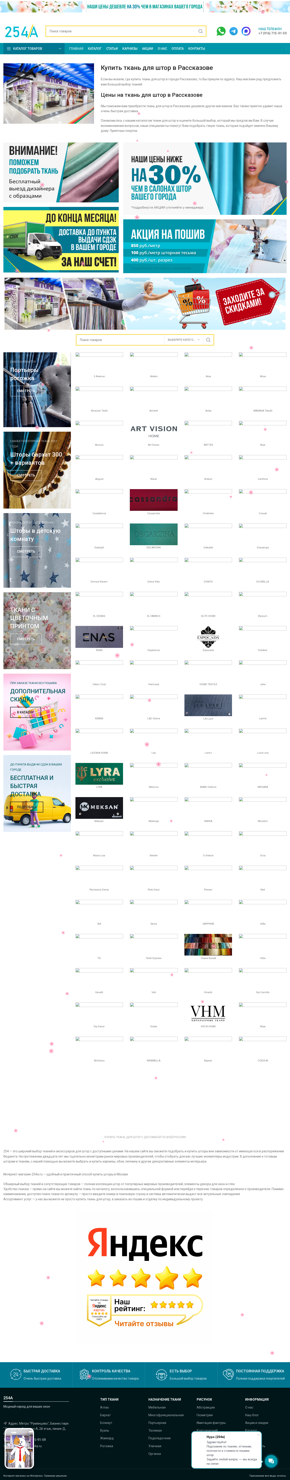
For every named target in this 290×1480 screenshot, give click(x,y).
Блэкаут (106, 1423)
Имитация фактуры (211, 1423)
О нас (249, 1407)
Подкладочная (159, 1438)
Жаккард (107, 1438)
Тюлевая (155, 1430)
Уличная (154, 1446)
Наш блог (252, 1415)
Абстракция (206, 1407)
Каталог (251, 1430)
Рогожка (106, 1446)
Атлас (104, 1407)
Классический (207, 1430)
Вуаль (104, 1430)
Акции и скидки (256, 1423)
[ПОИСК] (201, 31)
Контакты (252, 1438)
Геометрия (205, 1415)
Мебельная (157, 1407)
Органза (154, 1454)
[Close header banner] (284, 9)
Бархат (105, 1415)
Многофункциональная (166, 1415)
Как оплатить (255, 1446)
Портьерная (157, 1423)
